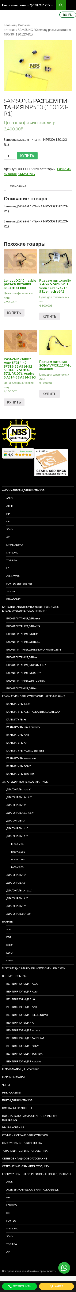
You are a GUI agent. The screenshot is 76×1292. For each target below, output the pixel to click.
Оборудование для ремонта (22, 1143)
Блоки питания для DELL (23, 641)
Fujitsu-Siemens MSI (19, 583)
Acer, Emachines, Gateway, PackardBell (32, 1189)
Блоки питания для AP (21, 657)
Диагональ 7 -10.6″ (18, 789)
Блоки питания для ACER (23, 626)
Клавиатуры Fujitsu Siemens (25, 750)
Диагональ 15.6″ (17, 836)
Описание (18, 186)
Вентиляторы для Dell (22, 1007)
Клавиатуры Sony (18, 766)
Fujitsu (11, 1220)
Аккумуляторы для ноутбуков (23, 490)
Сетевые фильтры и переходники (26, 1166)
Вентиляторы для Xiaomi (23, 1061)
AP (8, 537)
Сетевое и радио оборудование (24, 1158)
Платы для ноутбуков (17, 1100)
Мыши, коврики (13, 1127)
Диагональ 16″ (16, 882)
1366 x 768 (17, 843)
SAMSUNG (25, 30)
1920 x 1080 (18, 851)
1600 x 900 (17, 867)
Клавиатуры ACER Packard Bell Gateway (33, 711)
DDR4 (9, 960)
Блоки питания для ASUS (23, 618)
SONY (9, 529)
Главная (10, 25)
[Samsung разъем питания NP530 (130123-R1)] (38, 65)
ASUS (9, 498)
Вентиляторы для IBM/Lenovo (27, 1014)
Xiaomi (10, 591)
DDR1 (9, 937)
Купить (14, 313)
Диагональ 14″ (16, 820)
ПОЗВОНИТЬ (21, 1286)
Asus (9, 1181)
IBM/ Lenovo (14, 544)
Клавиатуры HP (16, 719)
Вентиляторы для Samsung (25, 1038)
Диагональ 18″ (16, 906)
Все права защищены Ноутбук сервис (24, 1271)
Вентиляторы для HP (20, 999)
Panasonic (13, 599)
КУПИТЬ (27, 156)
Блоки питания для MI (21, 688)
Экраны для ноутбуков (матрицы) (25, 781)
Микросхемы (11, 1092)
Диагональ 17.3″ (17, 898)
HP (8, 513)
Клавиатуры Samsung (21, 758)
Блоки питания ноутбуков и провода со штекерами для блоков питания (30, 608)
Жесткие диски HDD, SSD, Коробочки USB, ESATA (33, 968)
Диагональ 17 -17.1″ (19, 890)
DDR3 (9, 952)
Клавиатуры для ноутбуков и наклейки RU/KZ (33, 696)
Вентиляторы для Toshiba (24, 1053)
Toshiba (11, 560)
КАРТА (59, 1286)
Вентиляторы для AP (20, 1022)
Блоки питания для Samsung (26, 665)
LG (8, 568)
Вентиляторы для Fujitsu (24, 1030)
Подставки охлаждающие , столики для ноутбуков (30, 1117)
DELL (9, 521)
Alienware (13, 575)
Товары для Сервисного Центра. (25, 1150)
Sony (9, 1236)
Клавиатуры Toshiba (20, 773)
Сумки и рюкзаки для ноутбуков (25, 1135)
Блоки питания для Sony (23, 672)
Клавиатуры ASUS (18, 704)
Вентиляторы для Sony (22, 1046)
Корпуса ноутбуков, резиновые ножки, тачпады (36, 1174)
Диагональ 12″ (16, 805)
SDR (8, 929)
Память (7, 921)
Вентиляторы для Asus (22, 983)
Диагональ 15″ (16, 875)
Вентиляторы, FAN (14, 976)
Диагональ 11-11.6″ (19, 797)
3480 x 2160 (18, 859)
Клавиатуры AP (16, 742)
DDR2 (9, 944)
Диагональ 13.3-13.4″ (20, 812)
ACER (9, 505)
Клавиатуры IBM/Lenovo (23, 727)
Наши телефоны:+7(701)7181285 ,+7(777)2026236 (29, 5)
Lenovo (11, 1205)
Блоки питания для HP (22, 634)
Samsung (12, 552)
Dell (9, 1212)
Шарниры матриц (14, 1077)
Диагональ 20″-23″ (18, 913)
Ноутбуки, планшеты (17, 1108)
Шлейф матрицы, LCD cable (20, 1069)
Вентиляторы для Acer (22, 991)
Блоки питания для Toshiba (25, 680)
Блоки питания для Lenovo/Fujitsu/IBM (33, 649)
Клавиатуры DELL (18, 735)
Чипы (6, 1084)
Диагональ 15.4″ (17, 828)
